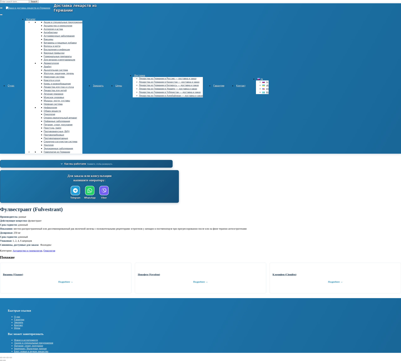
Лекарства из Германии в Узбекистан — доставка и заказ (170, 92)
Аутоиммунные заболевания (59, 36)
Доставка (139, 75)
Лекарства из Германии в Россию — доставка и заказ (167, 78)
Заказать (98, 85)
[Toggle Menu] (1, 14)
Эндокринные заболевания (58, 148)
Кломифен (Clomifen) (284, 274)
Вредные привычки (54, 53)
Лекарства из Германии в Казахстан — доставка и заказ (169, 82)
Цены (118, 85)
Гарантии (218, 85)
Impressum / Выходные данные (30, 348)
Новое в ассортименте (26, 340)
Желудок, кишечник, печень (59, 73)
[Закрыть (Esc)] (10, 357)
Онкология (49, 114)
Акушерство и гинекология (58, 25)
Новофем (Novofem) (149, 274)
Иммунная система (54, 77)
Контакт (240, 85)
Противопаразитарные (56, 138)
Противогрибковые (54, 135)
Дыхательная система (56, 70)
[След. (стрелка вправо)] (4, 360)
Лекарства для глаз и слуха (59, 87)
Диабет (48, 66)
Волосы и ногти (52, 46)
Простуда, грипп (52, 128)
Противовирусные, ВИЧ (56, 131)
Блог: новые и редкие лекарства (31, 351)
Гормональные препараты (58, 56)
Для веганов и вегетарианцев (59, 59)
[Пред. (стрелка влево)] (1, 360)
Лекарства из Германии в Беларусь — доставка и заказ (169, 85)
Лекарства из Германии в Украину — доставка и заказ (168, 89)
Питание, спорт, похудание (58, 124)
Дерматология (51, 63)
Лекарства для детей (55, 90)
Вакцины (48, 39)
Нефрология (50, 107)
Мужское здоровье (54, 97)
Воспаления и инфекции (57, 49)
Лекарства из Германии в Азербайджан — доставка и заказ (171, 95)
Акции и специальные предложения (63, 22)
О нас (11, 85)
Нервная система (53, 104)
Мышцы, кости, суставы (57, 100)
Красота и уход (52, 80)
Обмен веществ (52, 111)
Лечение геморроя (53, 94)
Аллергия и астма (53, 29)
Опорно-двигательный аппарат (60, 118)
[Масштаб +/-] (1, 357)
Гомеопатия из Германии (57, 152)
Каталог (31, 19)
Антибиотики (50, 32)
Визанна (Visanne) (13, 274)
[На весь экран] (4, 357)
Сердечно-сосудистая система (60, 141)
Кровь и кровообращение (57, 83)
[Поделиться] (7, 357)
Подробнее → (65, 282)
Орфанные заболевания (57, 121)
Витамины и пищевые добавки (60, 43)
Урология (49, 145)
